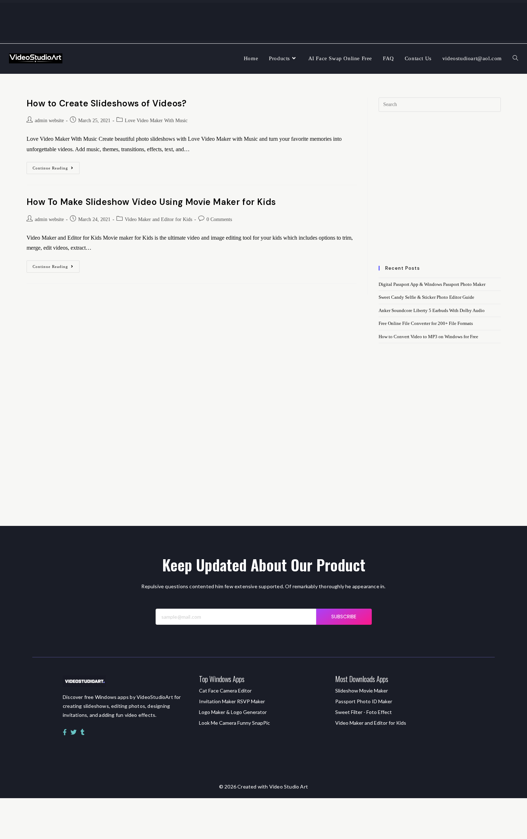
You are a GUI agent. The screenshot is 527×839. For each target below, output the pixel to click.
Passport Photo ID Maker (363, 701)
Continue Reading (56, 166)
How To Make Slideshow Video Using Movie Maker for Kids (151, 201)
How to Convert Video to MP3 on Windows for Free (428, 336)
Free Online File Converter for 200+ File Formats (426, 323)
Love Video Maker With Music (156, 120)
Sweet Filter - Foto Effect (363, 712)
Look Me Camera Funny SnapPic (234, 723)
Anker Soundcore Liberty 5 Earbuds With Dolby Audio (432, 310)
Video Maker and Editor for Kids (158, 219)
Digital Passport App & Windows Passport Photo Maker (432, 284)
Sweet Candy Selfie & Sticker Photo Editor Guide (426, 297)
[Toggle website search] (515, 58)
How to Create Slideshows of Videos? (107, 103)
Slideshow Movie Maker (361, 690)
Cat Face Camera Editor (225, 690)
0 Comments (219, 219)
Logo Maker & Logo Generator (233, 712)
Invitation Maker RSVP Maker (232, 701)
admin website (49, 120)
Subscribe (344, 616)
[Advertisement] (439, 193)
